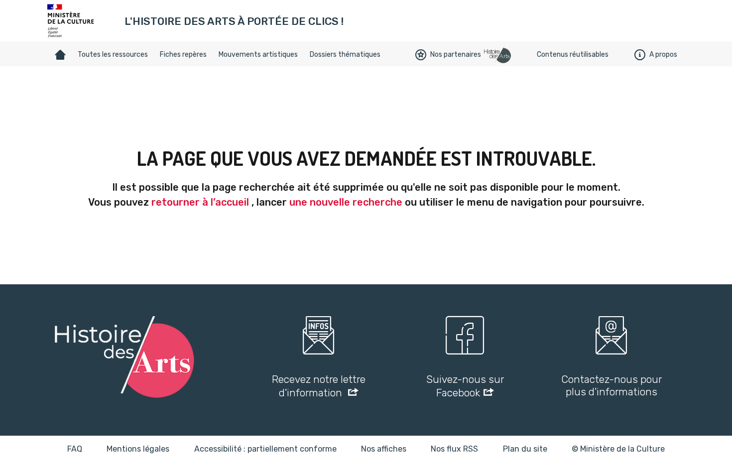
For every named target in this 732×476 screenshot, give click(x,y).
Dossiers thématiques (345, 54)
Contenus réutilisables (573, 54)
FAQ (74, 449)
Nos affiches (383, 449)
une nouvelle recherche (345, 202)
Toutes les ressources (113, 54)
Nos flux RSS (454, 449)
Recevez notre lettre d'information (319, 386)
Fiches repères (183, 54)
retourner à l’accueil (200, 202)
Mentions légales (138, 449)
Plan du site (525, 449)
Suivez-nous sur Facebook (465, 386)
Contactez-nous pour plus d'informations (611, 385)
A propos (663, 54)
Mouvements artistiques (258, 54)
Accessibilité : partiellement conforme (265, 449)
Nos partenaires (455, 54)
